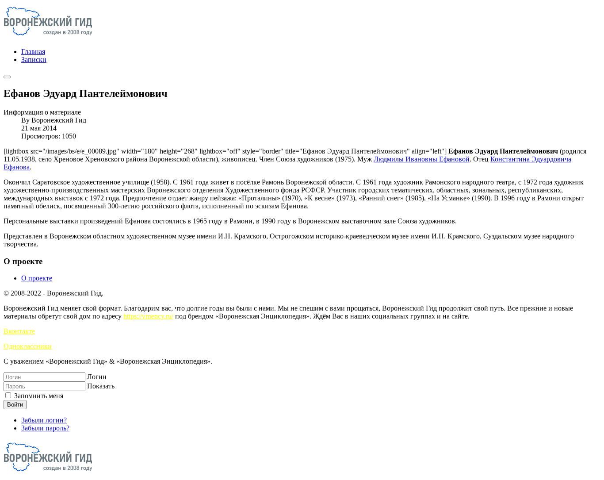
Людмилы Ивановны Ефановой (422, 159)
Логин (97, 376)
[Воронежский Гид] (48, 36)
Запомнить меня (37, 395)
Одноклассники (28, 346)
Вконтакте (19, 331)
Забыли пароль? (45, 428)
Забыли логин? (44, 420)
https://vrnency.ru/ (148, 316)
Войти (15, 404)
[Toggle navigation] (7, 77)
